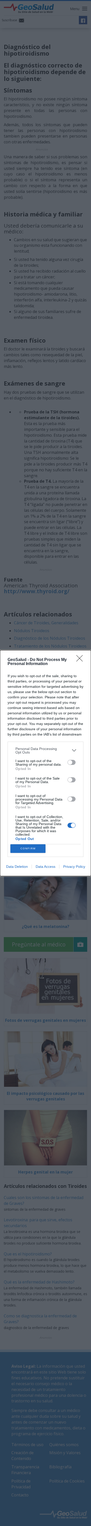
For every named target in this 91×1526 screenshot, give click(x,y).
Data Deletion (17, 867)
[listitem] (45, 750)
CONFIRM (28, 848)
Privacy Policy (74, 867)
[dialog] (45, 763)
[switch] (71, 762)
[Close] (81, 660)
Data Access (45, 867)
